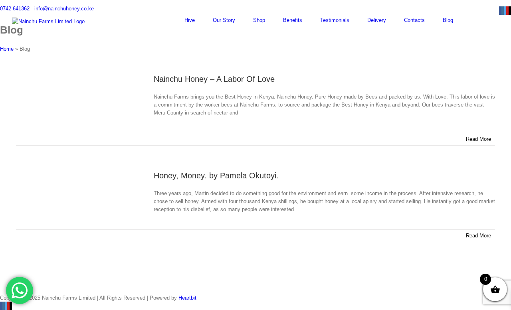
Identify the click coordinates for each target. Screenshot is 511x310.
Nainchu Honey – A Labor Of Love (214, 79)
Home (7, 49)
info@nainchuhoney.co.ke (64, 9)
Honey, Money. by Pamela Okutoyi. (216, 175)
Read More (478, 139)
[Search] (497, 20)
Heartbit (187, 298)
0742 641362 (15, 9)
